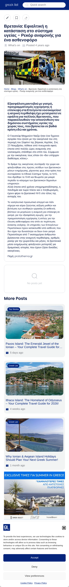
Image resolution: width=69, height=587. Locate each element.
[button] (64, 528)
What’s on (22, 89)
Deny (34, 566)
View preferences (34, 576)
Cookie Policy (26, 583)
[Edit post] (7, 17)
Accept (34, 557)
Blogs (13, 89)
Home (6, 89)
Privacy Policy (40, 583)
